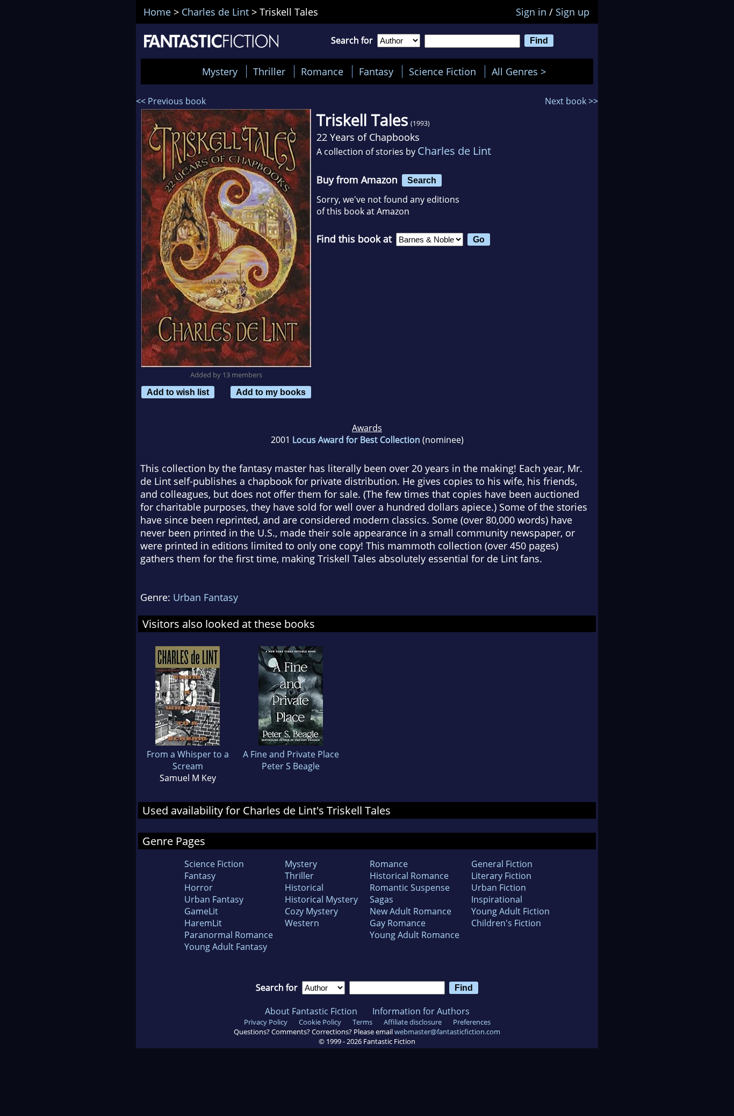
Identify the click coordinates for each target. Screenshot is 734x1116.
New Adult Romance (410, 911)
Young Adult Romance (414, 935)
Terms (362, 1022)
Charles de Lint (454, 151)
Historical (304, 887)
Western (302, 923)
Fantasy (376, 71)
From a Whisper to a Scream (188, 760)
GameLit (201, 911)
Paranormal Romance (228, 935)
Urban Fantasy (205, 597)
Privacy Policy (265, 1022)
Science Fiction (442, 71)
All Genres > (521, 71)
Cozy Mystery (311, 911)
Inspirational (496, 899)
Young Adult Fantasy (225, 947)
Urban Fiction (498, 887)
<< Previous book (171, 101)
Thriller (269, 71)
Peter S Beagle (291, 766)
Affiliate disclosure (413, 1022)
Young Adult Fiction (510, 911)
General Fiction (501, 864)
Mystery (220, 71)
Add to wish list (178, 392)
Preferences (472, 1022)
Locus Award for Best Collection (356, 440)
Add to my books (271, 392)
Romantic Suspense (410, 887)
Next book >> (571, 101)
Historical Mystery (321, 899)
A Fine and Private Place (291, 754)
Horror (198, 887)
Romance (322, 71)
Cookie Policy (320, 1022)
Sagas (381, 899)
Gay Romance (398, 923)
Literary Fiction (501, 876)
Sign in (531, 11)
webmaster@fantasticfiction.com (447, 1031)
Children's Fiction (506, 923)
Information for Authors (421, 1011)
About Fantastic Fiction (311, 1011)
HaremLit (203, 923)
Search (421, 180)
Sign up (572, 11)
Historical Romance (409, 876)
